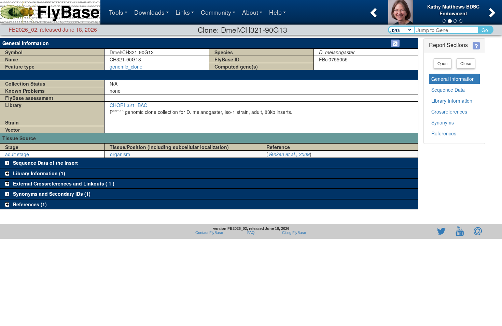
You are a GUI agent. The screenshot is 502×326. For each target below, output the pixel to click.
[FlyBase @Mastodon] (421, 231)
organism (120, 154)
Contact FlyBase (209, 233)
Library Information (451, 100)
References (443, 133)
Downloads (149, 12)
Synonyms (442, 122)
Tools (116, 12)
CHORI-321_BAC (128, 105)
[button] (373, 10)
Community (216, 12)
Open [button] (442, 63)
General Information (453, 78)
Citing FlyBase (293, 233)
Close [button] (465, 63)
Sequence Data (448, 89)
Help (275, 12)
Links (183, 12)
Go (485, 30)
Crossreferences (449, 111)
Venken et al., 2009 (289, 154)
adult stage (17, 154)
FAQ (251, 233)
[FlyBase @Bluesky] (401, 231)
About (250, 12)
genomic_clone (126, 66)
